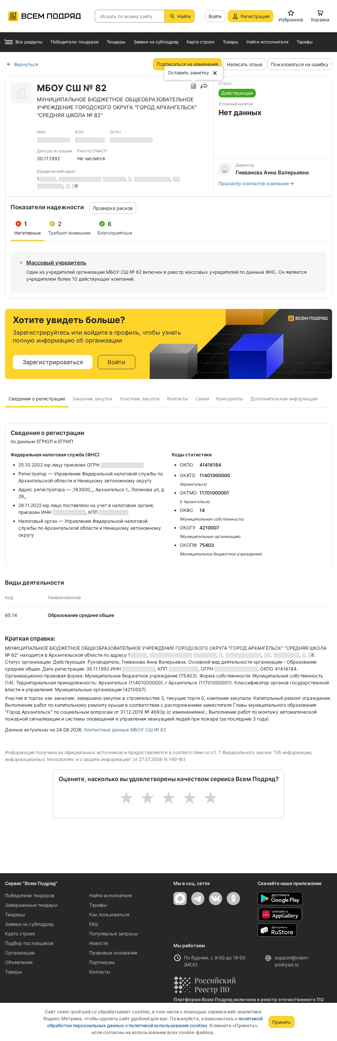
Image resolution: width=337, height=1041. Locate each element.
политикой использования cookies (168, 1025)
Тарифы (98, 905)
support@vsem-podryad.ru (292, 961)
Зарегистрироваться (52, 362)
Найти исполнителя (110, 895)
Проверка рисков (113, 208)
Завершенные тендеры (31, 905)
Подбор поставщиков (29, 943)
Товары (13, 972)
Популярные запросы (113, 933)
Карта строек (20, 933)
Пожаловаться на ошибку (299, 64)
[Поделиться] (204, 86)
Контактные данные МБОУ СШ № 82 (125, 729)
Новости (98, 943)
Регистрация (255, 16)
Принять (281, 1022)
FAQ (93, 924)
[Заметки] (193, 86)
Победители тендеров (29, 895)
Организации (20, 952)
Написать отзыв (244, 64)
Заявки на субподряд (29, 924)
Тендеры (15, 914)
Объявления (19, 962)
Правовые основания (113, 952)
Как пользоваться (109, 914)
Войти (215, 16)
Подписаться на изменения (187, 64)
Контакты (99, 972)
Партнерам (102, 962)
